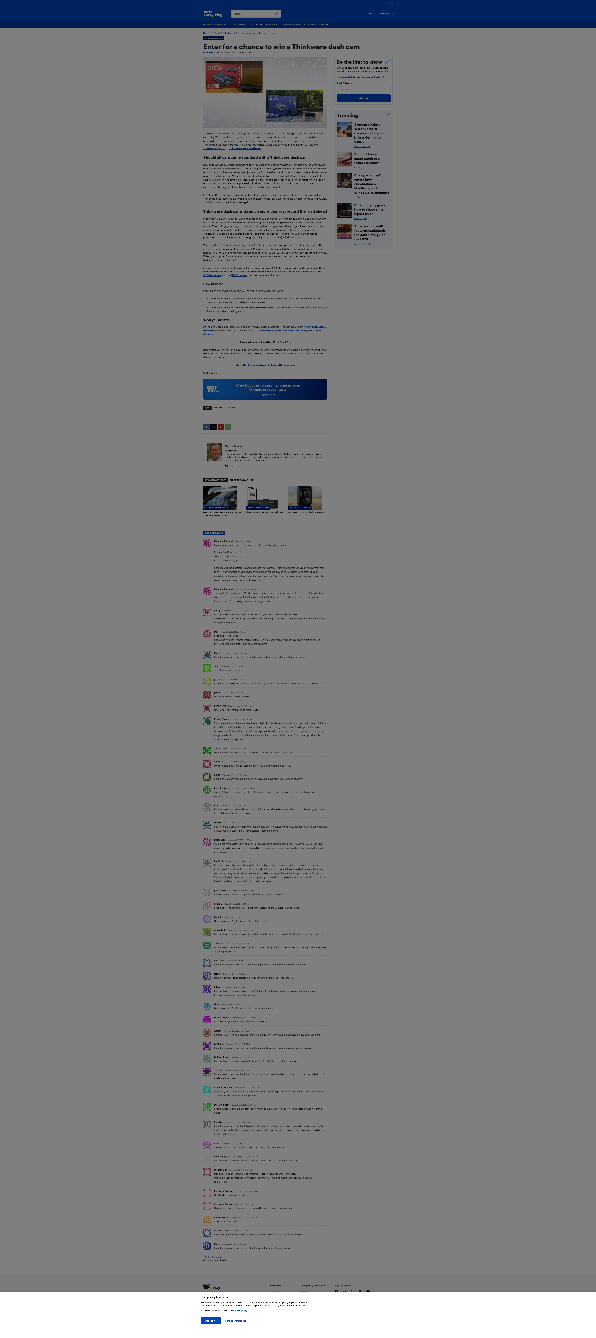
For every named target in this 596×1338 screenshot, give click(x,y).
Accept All (210, 1320)
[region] (298, 1315)
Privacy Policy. (240, 1310)
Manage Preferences (235, 1320)
